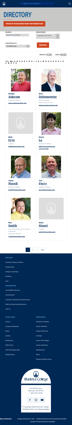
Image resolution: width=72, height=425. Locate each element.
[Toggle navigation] (69, 3)
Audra (41, 222)
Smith (12, 225)
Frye (11, 140)
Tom (40, 180)
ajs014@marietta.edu (47, 232)
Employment (40, 350)
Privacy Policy (44, 409)
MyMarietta (9, 340)
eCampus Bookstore (12, 326)
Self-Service (9, 345)
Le (40, 140)
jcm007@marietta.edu (16, 190)
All (11, 61)
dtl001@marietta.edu (47, 146)
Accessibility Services (12, 290)
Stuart (43, 225)
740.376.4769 (43, 149)
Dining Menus (10, 354)
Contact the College (42, 340)
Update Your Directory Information (24, 24)
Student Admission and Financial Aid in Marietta (51, 419)
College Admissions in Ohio (26, 419)
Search (8, 32)
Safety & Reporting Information (15, 304)
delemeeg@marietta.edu (48, 105)
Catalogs (39, 336)
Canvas (7, 321)
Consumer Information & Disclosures (17, 299)
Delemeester (48, 96)
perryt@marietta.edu (47, 190)
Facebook (30, 400)
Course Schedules (42, 345)
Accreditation (9, 295)
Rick (10, 222)
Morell (13, 183)
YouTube (42, 400)
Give (7, 281)
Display (43, 54)
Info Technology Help (12, 350)
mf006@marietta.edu (16, 146)
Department (41, 32)
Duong (41, 137)
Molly (10, 137)
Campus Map (9, 267)
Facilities (8, 276)
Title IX (7, 309)
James (11, 180)
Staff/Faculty (11, 43)
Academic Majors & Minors (14, 262)
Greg (40, 93)
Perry (43, 183)
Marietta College (36, 376)
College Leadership (11, 271)
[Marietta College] (4, 4)
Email (7, 331)
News (38, 354)
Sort (57, 54)
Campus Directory (42, 331)
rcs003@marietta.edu (16, 236)
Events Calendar (41, 326)
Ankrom (14, 96)
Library (7, 336)
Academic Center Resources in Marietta (42, 421)
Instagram (36, 400)
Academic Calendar (42, 321)
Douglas (11, 93)
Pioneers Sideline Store (44, 359)
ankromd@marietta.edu (17, 103)
